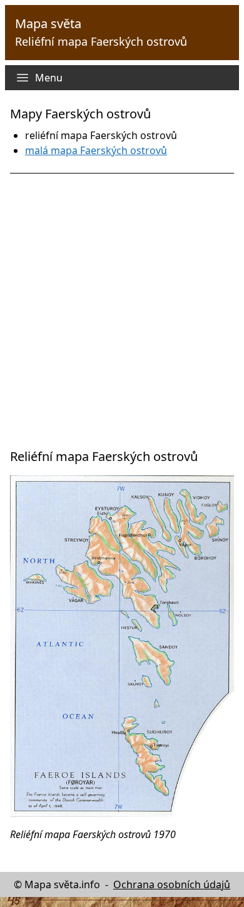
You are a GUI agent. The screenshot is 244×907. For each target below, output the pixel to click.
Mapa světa (48, 23)
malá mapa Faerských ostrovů (96, 150)
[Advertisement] (122, 311)
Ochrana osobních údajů (171, 884)
